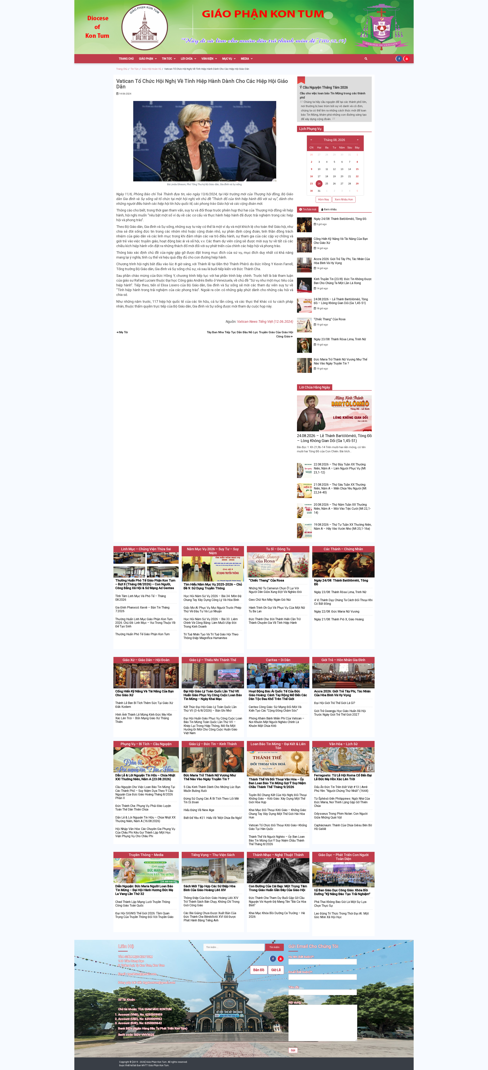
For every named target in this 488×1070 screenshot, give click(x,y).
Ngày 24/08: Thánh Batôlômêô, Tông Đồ (340, 219)
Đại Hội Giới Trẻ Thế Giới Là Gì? (334, 703)
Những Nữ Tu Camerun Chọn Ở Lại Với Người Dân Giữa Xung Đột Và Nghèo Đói (275, 590)
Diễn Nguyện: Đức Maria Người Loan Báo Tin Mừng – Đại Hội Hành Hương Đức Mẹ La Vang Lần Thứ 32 (144, 890)
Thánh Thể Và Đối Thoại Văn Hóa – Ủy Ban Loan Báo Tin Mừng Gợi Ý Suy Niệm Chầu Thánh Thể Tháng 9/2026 (277, 783)
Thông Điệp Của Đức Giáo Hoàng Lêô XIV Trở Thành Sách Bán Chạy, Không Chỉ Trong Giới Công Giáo (211, 901)
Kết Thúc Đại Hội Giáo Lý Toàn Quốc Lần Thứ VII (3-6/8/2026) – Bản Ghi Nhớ (210, 708)
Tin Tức (167, 58)
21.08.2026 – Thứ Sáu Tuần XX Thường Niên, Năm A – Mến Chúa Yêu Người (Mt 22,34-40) (340, 488)
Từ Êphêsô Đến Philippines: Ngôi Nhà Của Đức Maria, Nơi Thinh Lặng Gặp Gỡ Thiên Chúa (342, 802)
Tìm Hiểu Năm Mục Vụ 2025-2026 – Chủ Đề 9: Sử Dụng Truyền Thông (213, 586)
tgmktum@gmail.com (142, 974)
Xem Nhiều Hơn (344, 199)
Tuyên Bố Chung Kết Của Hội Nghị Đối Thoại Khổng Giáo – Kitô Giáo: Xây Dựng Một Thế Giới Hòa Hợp (278, 798)
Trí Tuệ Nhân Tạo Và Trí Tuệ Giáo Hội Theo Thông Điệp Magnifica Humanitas (211, 636)
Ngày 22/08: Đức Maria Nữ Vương (336, 611)
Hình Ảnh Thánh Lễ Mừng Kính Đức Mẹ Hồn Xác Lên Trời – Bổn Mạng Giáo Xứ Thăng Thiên (143, 718)
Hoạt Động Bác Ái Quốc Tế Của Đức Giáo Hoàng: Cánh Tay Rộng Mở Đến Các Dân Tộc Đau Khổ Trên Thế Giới (278, 695)
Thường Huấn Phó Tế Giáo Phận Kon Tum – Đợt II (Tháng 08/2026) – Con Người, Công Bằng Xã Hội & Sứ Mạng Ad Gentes (145, 584)
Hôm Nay (323, 199)
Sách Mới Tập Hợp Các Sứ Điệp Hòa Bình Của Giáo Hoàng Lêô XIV (209, 888)
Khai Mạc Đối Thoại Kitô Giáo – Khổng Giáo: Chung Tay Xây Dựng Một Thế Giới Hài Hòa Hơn (278, 813)
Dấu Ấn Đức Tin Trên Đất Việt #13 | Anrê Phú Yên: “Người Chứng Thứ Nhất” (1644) (341, 788)
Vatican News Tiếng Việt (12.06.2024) (265, 322)
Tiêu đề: (293, 987)
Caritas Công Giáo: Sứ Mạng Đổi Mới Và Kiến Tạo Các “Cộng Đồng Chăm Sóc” (275, 708)
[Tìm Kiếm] (366, 58)
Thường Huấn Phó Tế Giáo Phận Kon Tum (142, 634)
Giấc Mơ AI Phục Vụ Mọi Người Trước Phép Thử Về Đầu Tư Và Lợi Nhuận (212, 609)
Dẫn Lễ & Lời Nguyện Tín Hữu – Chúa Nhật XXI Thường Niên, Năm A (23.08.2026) (145, 777)
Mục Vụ (227, 58)
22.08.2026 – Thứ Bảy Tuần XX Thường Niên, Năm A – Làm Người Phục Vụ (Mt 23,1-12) (340, 468)
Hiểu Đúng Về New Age (199, 810)
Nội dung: (294, 1002)
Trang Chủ (126, 58)
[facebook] (399, 58)
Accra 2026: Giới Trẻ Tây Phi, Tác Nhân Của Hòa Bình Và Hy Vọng (342, 693)
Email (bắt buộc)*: (300, 972)
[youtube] (407, 58)
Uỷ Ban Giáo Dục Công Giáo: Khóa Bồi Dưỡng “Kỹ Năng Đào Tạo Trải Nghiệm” (342, 892)
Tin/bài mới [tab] (309, 209)
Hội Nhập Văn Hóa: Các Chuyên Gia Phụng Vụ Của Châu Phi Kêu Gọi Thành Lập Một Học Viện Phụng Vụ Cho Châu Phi (145, 832)
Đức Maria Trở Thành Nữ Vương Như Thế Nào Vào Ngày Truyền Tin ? (340, 361)
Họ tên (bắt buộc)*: (301, 957)
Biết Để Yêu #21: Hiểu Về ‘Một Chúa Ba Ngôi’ (213, 818)
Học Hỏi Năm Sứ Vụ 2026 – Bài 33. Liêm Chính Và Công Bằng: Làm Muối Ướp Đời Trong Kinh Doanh (211, 622)
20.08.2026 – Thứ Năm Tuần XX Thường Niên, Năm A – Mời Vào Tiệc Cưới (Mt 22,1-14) (342, 508)
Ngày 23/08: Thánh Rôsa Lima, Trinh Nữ (340, 339)
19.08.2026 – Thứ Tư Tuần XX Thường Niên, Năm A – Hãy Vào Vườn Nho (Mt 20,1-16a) (343, 526)
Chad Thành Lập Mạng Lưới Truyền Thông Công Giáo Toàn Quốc (142, 903)
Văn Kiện (207, 58)
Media (245, 58)
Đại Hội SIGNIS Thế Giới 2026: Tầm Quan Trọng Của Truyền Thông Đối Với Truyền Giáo (144, 915)
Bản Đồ (258, 970)
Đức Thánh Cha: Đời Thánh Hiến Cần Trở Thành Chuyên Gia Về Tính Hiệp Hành (275, 621)
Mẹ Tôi (123, 332)
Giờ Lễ (276, 970)
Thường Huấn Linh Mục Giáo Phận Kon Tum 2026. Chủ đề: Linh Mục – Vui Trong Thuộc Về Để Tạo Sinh (145, 622)
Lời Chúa (187, 58)
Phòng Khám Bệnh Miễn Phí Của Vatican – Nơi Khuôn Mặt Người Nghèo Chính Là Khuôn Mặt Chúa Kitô (276, 722)
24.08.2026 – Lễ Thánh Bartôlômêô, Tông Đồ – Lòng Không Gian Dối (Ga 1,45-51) (341, 301)
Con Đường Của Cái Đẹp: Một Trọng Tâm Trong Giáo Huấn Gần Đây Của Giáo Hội (278, 888)
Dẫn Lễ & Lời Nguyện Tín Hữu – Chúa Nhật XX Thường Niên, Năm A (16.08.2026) (145, 819)
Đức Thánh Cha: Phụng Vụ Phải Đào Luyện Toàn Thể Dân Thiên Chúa (143, 807)
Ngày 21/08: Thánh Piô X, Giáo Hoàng (339, 619)
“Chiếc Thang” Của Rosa (329, 319)
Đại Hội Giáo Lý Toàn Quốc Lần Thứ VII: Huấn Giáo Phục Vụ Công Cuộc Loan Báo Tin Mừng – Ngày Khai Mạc (213, 695)
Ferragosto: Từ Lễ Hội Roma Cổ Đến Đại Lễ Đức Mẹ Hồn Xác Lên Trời (343, 777)
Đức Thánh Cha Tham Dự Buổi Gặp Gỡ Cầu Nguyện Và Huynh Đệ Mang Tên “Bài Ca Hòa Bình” (277, 901)
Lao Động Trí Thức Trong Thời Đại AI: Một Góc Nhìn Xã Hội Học (341, 915)
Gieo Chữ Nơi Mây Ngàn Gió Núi (270, 599)
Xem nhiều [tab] (330, 209)
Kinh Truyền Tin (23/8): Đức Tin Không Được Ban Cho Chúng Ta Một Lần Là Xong (343, 281)
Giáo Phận (146, 58)
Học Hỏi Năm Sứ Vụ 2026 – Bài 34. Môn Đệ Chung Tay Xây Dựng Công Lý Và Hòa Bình (212, 597)
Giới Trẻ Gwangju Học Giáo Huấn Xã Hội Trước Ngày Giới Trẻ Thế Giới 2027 (340, 712)
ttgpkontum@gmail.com (159, 982)
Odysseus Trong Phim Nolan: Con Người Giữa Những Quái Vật (341, 815)
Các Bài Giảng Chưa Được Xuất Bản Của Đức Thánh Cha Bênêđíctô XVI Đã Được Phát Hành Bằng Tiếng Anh (210, 916)
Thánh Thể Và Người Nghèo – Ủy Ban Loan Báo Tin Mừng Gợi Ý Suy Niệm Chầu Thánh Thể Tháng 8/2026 (277, 840)
